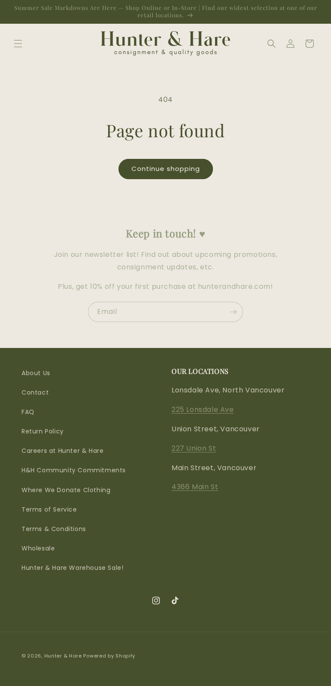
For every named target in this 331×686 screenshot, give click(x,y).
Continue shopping (165, 168)
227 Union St (194, 448)
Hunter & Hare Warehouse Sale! (72, 567)
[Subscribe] (233, 312)
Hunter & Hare (63, 655)
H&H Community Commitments (74, 470)
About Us (36, 373)
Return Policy (43, 431)
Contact (35, 392)
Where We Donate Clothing (66, 490)
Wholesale (38, 548)
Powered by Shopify (109, 655)
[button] (18, 43)
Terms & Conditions (54, 529)
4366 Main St (195, 487)
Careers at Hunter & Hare (62, 450)
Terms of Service (49, 509)
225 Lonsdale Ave (203, 409)
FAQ (28, 412)
